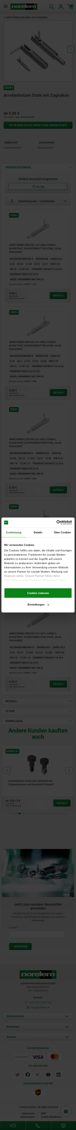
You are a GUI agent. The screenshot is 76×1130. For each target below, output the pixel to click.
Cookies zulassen (38, 592)
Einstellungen (36, 604)
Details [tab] (38, 532)
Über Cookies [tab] (62, 532)
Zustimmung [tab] (14, 532)
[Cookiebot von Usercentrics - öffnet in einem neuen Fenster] (56, 522)
